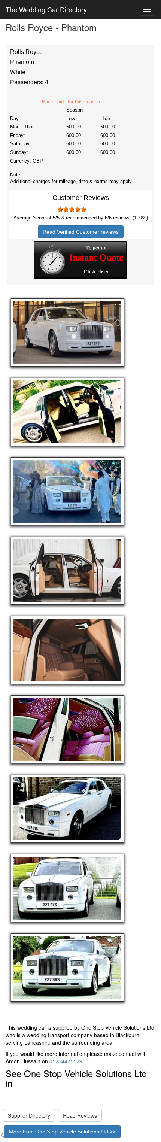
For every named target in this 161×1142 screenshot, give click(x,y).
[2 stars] (66, 209)
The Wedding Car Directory (46, 9)
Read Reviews (80, 1115)
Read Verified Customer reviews (81, 232)
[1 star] (60, 209)
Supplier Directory (29, 1115)
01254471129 (65, 1061)
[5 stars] (83, 209)
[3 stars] (71, 209)
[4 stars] (77, 209)
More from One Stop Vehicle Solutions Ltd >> (62, 1132)
